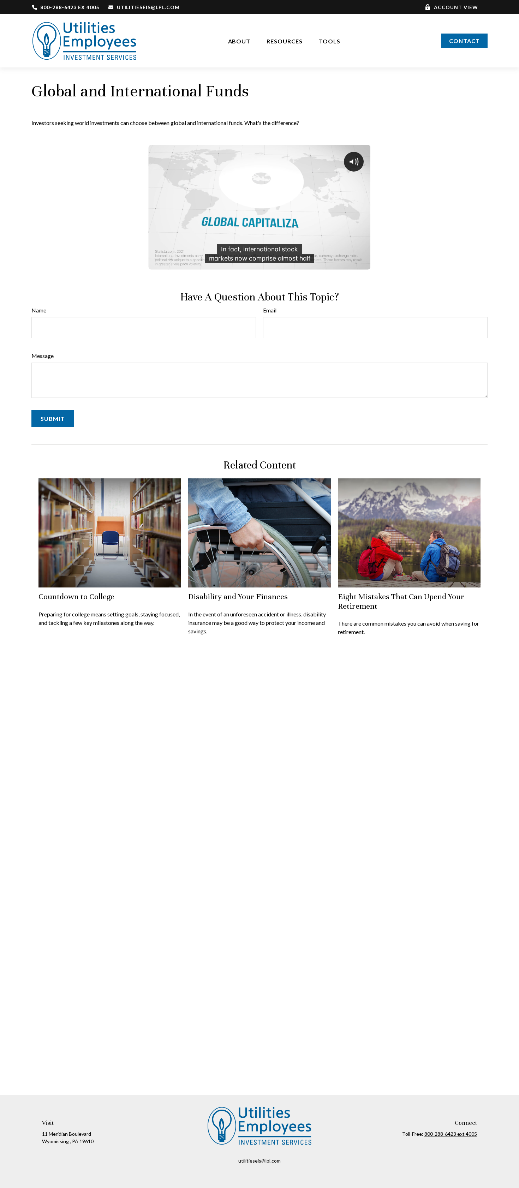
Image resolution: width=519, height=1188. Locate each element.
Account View (456, 7)
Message (42, 355)
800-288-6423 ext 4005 (450, 1134)
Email (269, 310)
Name (38, 310)
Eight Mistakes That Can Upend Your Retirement (401, 601)
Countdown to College (76, 596)
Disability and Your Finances (238, 596)
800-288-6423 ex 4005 (69, 7)
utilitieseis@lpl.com (148, 7)
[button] (239, 40)
